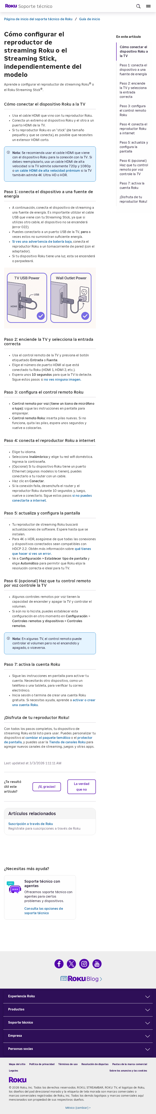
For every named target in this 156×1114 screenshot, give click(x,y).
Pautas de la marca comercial (129, 1064)
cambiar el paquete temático (47, 737)
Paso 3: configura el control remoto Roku (133, 111)
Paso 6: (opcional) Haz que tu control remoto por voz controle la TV (134, 167)
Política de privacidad (41, 1064)
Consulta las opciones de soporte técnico (43, 911)
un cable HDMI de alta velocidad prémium (47, 170)
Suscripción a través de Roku (30, 824)
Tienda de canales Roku (67, 742)
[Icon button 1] (138, 6)
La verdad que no (81, 786)
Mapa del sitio (17, 1064)
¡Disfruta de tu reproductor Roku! (133, 199)
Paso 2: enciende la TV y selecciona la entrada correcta (133, 90)
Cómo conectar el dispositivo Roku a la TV (134, 52)
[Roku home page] (11, 7)
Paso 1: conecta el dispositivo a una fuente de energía (133, 70)
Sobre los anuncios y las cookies (128, 1071)
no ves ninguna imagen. (62, 379)
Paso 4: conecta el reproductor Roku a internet (133, 129)
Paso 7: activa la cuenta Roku (132, 186)
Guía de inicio (89, 19)
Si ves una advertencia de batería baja (42, 241)
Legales (13, 1071)
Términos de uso (68, 1064)
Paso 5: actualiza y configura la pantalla (134, 147)
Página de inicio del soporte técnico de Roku (38, 19)
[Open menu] (148, 6)
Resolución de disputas (94, 1064)
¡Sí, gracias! (46, 786)
